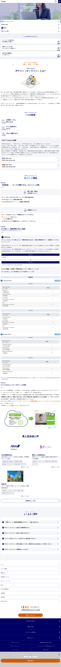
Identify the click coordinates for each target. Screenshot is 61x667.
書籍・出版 (30, 626)
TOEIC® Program (30, 621)
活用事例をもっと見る (30, 500)
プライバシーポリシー (15, 646)
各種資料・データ (5, 577)
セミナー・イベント (5, 581)
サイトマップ (15, 649)
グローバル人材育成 (31, 632)
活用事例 (3, 593)
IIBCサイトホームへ (30, 615)
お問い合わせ (30, 660)
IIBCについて (30, 637)
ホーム (2, 564)
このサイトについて (15, 642)
